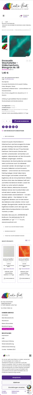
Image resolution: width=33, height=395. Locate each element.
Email (16, 126)
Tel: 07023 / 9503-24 (6, 308)
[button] (30, 355)
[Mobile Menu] (4, 15)
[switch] (29, 392)
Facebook (3, 126)
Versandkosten (9, 79)
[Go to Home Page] (2, 22)
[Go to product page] (8, 251)
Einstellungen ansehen (16, 387)
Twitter (6, 126)
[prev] (27, 61)
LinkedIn (10, 126)
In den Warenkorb (23, 121)
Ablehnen (16, 382)
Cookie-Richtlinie (4, 392)
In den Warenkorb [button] (10, 278)
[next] (30, 61)
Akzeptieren (16, 377)
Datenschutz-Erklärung (15, 392)
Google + (13, 126)
